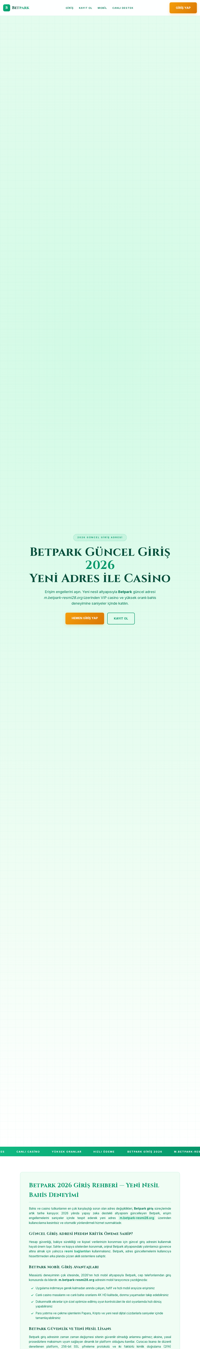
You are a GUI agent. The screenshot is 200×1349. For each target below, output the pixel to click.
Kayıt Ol (85, 7)
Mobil (102, 7)
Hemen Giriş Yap (85, 618)
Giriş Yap (183, 8)
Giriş (69, 7)
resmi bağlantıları (77, 1251)
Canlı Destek (122, 7)
